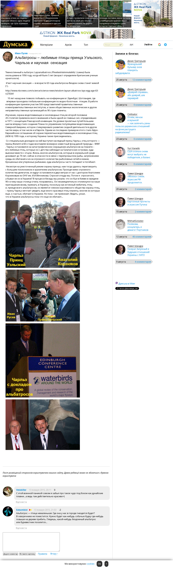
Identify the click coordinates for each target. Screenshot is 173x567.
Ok (99, 563)
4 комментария (143, 261)
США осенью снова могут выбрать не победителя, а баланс (138, 154)
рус (131, 44)
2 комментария (143, 189)
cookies (90, 563)
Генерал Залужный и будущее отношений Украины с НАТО (138, 251)
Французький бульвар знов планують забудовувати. (128, 69)
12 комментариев (141, 79)
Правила (42, 553)
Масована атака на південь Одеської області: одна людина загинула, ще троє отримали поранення (15, 22)
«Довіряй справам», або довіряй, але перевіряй (137, 95)
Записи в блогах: (127, 53)
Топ (86, 44)
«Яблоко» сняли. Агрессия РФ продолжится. (136, 179)
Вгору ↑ (54, 553)
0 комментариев (142, 104)
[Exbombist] (8, 515)
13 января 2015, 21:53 (45, 509)
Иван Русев (21, 53)
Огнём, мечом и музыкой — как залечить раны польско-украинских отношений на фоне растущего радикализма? (132, 125)
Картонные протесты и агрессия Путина (138, 203)
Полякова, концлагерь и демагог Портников (137, 227)
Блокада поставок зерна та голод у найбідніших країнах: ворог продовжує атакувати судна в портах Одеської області (115, 22)
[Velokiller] (8, 495)
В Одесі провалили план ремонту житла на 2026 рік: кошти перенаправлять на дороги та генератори (82, 22)
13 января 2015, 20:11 (40, 489)
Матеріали (46, 44)
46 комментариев (141, 236)
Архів (68, 44)
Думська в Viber (127, 283)
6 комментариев (142, 138)
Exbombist (22, 509)
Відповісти (21, 502)
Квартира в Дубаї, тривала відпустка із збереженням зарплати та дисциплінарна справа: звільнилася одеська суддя (47, 20)
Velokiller (21, 489)
